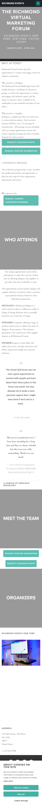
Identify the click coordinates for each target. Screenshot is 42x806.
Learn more (8, 781)
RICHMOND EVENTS (13, 3)
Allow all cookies (21, 787)
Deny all (21, 794)
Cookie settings (21, 800)
